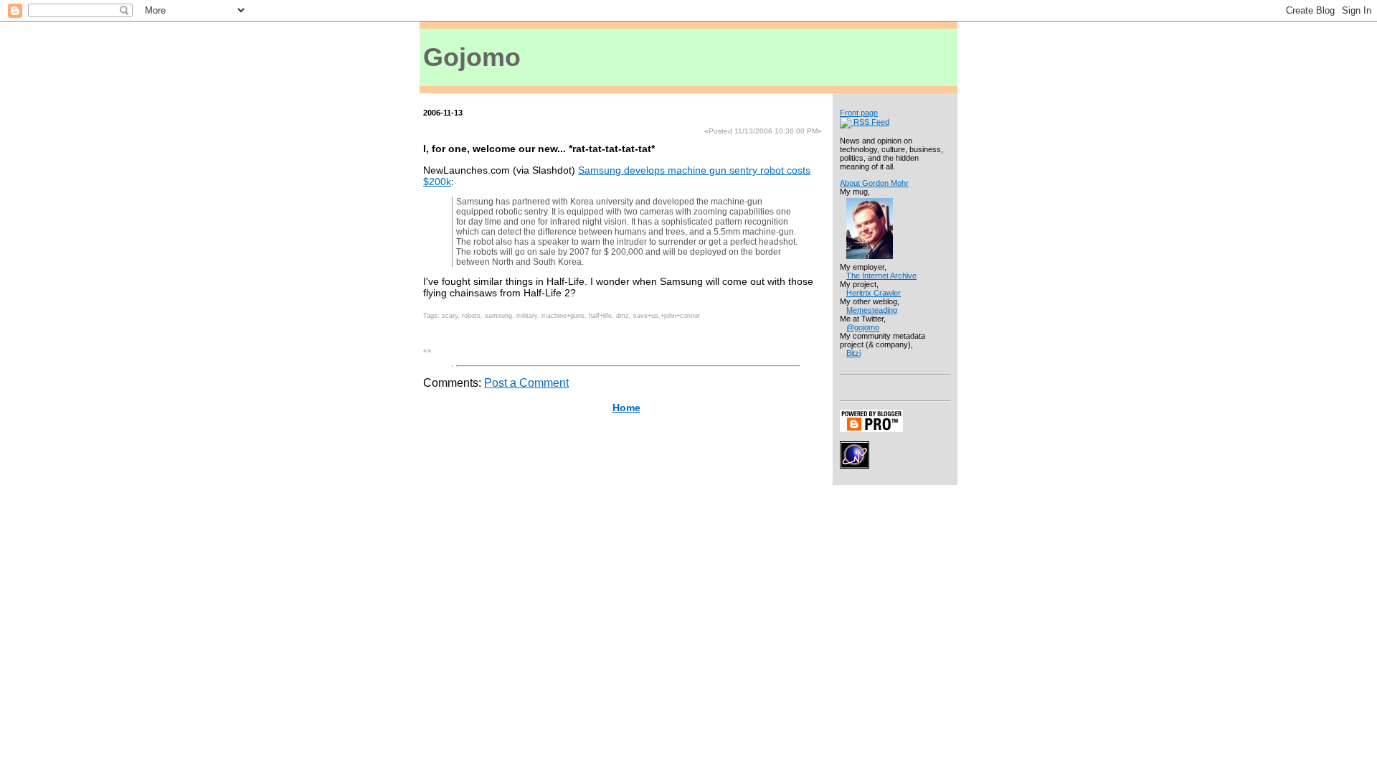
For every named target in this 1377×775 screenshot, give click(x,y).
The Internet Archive (881, 275)
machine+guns (563, 315)
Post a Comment (526, 383)
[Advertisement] (752, 56)
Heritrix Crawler (873, 292)
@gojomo (862, 327)
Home (626, 407)
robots (471, 315)
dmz (622, 315)
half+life (600, 315)
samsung (498, 315)
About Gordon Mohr (874, 183)
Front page (859, 112)
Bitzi (853, 353)
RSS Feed (870, 122)
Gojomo (472, 57)
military (526, 315)
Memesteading (871, 310)
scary (450, 315)
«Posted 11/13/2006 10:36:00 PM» (763, 131)
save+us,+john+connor (666, 315)
